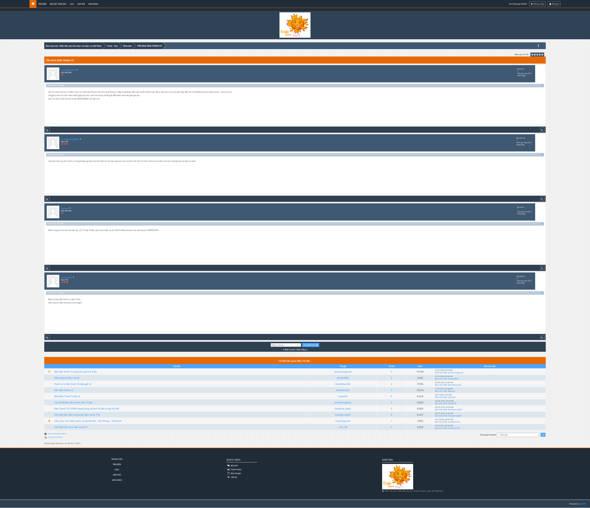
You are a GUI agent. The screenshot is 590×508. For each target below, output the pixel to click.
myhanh (342, 396)
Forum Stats (236, 469)
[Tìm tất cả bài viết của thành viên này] (47, 130)
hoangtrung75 (343, 414)
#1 (542, 85)
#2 (542, 154)
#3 (542, 224)
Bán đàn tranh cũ (63, 390)
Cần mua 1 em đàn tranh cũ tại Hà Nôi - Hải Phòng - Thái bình (88, 420)
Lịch (72, 4)
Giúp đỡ (81, 4)
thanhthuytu (343, 390)
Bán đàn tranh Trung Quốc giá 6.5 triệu (75, 371)
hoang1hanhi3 (68, 70)
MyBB (582, 504)
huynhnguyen (342, 420)
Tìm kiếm (42, 4)
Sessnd (64, 208)
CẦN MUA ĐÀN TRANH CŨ (149, 45)
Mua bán (127, 45)
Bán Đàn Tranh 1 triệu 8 (67, 396)
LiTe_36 (343, 426)
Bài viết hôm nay (58, 4)
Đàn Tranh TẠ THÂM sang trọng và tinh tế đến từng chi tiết (86, 408)
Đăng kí (555, 3)
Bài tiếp (301, 349)
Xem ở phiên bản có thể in (57, 434)
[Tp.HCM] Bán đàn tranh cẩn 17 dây (73, 402)
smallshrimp (454, 421)
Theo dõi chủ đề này (55, 437)
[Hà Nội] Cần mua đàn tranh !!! (70, 426)
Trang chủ (116, 459)
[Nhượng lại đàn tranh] (66, 377)
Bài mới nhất (441, 372)
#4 (542, 293)
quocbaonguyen (343, 371)
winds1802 (343, 377)
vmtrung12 (66, 277)
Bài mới (234, 466)
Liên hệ (233, 477)
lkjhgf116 (452, 403)
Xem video (93, 4)
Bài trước (290, 349)
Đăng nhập (538, 3)
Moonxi (451, 391)
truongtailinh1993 (70, 139)
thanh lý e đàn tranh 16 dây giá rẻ (72, 383)
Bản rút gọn (235, 473)
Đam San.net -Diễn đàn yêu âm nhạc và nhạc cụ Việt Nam (74, 45)
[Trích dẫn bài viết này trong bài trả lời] (542, 130)
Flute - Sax (112, 45)
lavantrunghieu (342, 402)
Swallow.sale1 (343, 408)
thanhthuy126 (342, 383)
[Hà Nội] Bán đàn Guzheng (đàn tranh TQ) (77, 414)
